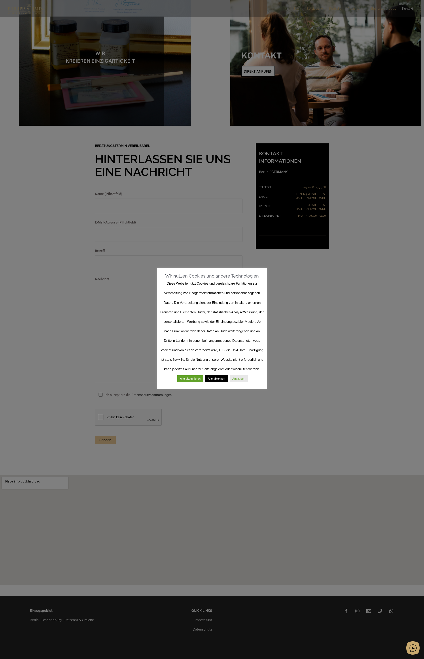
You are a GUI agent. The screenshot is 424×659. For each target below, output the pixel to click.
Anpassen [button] (238, 378)
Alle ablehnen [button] (216, 378)
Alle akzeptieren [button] (190, 378)
